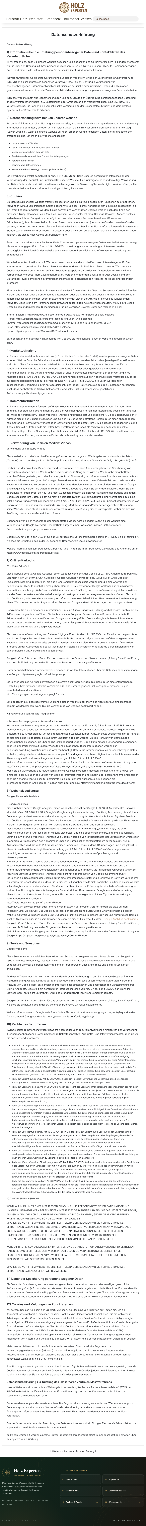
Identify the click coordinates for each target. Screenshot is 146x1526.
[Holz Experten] (73, 7)
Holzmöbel (71, 19)
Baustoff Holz (16, 19)
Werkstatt (36, 19)
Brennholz (53, 19)
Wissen (86, 19)
